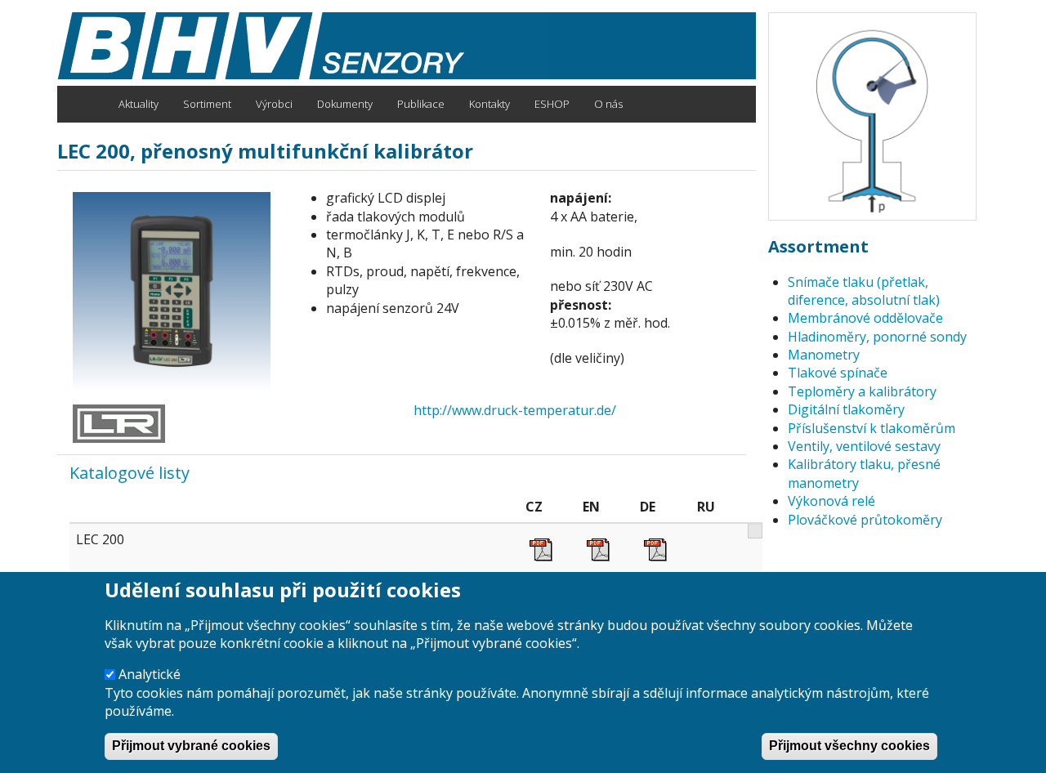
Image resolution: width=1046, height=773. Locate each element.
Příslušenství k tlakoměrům (871, 428)
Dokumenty (345, 103)
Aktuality (138, 103)
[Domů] (302, 45)
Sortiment (207, 103)
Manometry (824, 355)
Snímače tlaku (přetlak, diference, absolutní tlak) (864, 291)
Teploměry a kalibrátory (862, 391)
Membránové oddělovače (865, 318)
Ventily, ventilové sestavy (864, 446)
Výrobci (274, 103)
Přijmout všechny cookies (849, 746)
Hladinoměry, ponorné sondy (877, 337)
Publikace (421, 103)
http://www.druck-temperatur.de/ (514, 410)
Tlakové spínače (837, 373)
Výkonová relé (831, 501)
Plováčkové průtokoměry (865, 520)
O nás (608, 103)
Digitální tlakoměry (846, 409)
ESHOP (552, 103)
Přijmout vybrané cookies (191, 746)
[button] (175, 291)
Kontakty (489, 103)
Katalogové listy (129, 473)
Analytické (149, 674)
